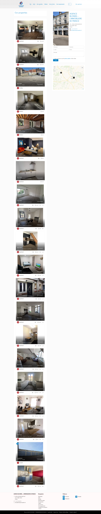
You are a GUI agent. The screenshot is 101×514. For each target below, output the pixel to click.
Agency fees (55, 512)
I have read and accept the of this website (65, 58)
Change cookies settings (63, 512)
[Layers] (82, 67)
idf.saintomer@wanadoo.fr (76, 30)
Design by (73, 512)
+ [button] (54, 67)
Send (56, 60)
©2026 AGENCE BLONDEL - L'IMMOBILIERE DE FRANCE (35, 512)
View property (40, 37)
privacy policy (67, 58)
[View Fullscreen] (54, 71)
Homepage (21, 4)
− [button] (54, 68)
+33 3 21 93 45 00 (74, 28)
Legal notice (50, 512)
